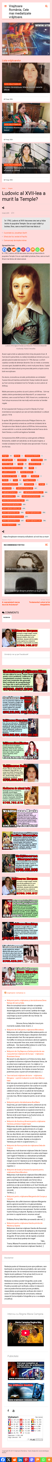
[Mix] (33, 249)
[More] (42, 249)
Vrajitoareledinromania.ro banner (21, 47)
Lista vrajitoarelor (13, 84)
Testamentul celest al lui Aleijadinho (39, 603)
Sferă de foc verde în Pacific (15, 237)
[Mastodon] (28, 249)
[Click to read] (26, 561)
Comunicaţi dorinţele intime (15, 240)
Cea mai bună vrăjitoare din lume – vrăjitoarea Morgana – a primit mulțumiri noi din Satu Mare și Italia (25, 1078)
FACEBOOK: (7, 617)
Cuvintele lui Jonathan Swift (15, 233)
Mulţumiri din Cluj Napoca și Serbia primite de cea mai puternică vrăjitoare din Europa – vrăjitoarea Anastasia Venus (25, 1053)
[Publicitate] (26, 1371)
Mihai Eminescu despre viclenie (21, 569)
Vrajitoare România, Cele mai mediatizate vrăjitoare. (20, 11)
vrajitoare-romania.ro (16, 993)
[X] (9, 249)
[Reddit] (14, 249)
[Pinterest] (23, 249)
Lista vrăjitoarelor (11, 60)
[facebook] (8, 1411)
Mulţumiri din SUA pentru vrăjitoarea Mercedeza (25, 1030)
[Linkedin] (18, 249)
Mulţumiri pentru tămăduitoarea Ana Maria (23, 1102)
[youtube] (13, 1411)
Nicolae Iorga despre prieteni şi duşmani (25, 590)
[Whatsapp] (37, 249)
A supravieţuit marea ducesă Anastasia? (11, 603)
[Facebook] (4, 249)
